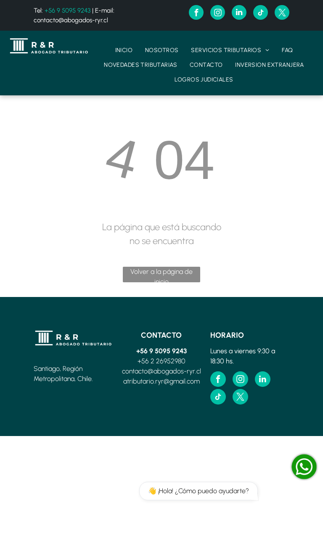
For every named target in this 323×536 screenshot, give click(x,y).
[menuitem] (124, 50)
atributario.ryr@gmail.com (161, 381)
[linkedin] (239, 13)
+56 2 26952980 (161, 361)
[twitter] (282, 13)
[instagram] (217, 13)
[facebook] (196, 13)
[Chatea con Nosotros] (304, 466)
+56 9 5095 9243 (67, 10)
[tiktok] (260, 13)
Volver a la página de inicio (161, 275)
